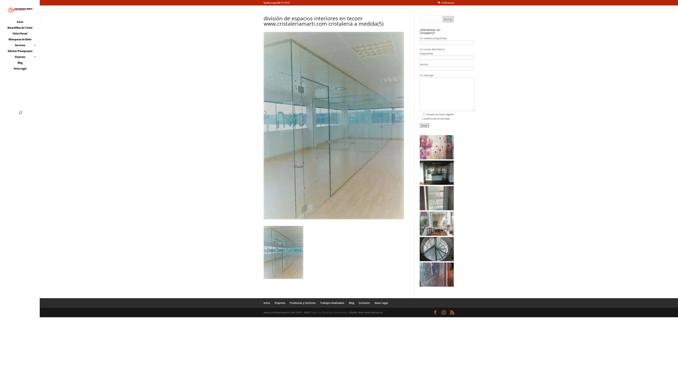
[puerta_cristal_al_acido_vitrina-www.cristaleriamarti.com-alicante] (437, 198)
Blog (19, 62)
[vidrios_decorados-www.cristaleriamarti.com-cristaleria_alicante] (437, 147)
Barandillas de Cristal (19, 27)
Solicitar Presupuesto (20, 51)
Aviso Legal (20, 68)
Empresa (20, 57)
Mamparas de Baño (19, 39)
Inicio (20, 22)
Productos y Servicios (303, 303)
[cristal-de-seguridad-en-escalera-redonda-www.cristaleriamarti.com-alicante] (437, 249)
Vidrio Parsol (20, 33)
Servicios (20, 45)
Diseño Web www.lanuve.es (366, 312)
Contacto (364, 303)
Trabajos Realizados (332, 303)
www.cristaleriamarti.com (279, 312)
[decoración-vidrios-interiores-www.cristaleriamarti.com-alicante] (437, 224)
